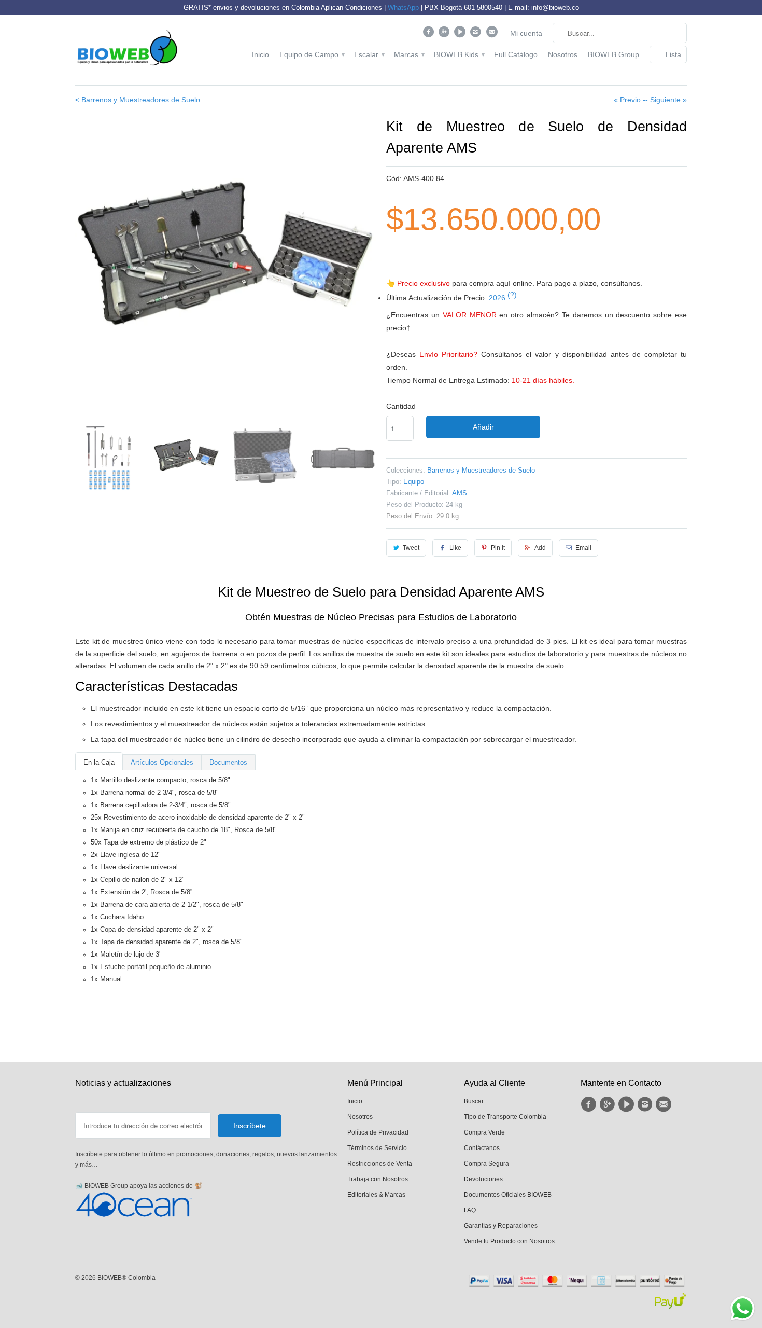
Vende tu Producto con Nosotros (509, 1241)
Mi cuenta (526, 33)
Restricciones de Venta (379, 1163)
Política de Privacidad (377, 1132)
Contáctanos (482, 1148)
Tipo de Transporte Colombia (505, 1116)
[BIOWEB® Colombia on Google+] (446, 34)
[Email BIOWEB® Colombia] (493, 34)
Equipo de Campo (311, 54)
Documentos (228, 762)
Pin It (498, 547)
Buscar (474, 1101)
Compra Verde (484, 1132)
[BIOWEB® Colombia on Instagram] (477, 34)
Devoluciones (483, 1179)
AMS (459, 493)
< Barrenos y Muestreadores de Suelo (137, 99)
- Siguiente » (666, 99)
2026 (503, 298)
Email (583, 547)
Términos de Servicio (377, 1148)
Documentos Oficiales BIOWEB (508, 1194)
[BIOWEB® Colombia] (127, 50)
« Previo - (629, 99)
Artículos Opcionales (162, 762)
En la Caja (99, 762)
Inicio (260, 54)
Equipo (413, 482)
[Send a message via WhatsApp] (742, 1308)
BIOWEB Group (613, 54)
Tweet (411, 547)
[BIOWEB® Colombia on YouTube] (461, 34)
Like (455, 547)
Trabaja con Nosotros (377, 1179)
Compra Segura (486, 1163)
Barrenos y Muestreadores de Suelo (481, 470)
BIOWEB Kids (459, 54)
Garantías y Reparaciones (501, 1225)
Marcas (409, 54)
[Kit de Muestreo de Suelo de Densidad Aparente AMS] (225, 254)
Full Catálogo (516, 54)
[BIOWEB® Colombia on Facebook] (429, 34)
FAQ (470, 1210)
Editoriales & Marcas (376, 1194)
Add (540, 547)
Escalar (369, 54)
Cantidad (401, 406)
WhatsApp (403, 7)
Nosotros (562, 54)
